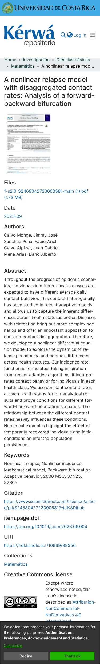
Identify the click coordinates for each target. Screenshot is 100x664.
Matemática (23, 66)
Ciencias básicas (73, 59)
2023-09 (13, 216)
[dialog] (50, 642)
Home (10, 59)
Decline (25, 656)
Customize (13, 645)
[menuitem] (69, 35)
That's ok (72, 656)
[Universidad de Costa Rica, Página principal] (48, 7)
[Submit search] (63, 35)
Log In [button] (80, 35)
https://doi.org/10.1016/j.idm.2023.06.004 (45, 526)
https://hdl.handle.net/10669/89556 (40, 545)
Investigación (36, 59)
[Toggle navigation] (92, 35)
